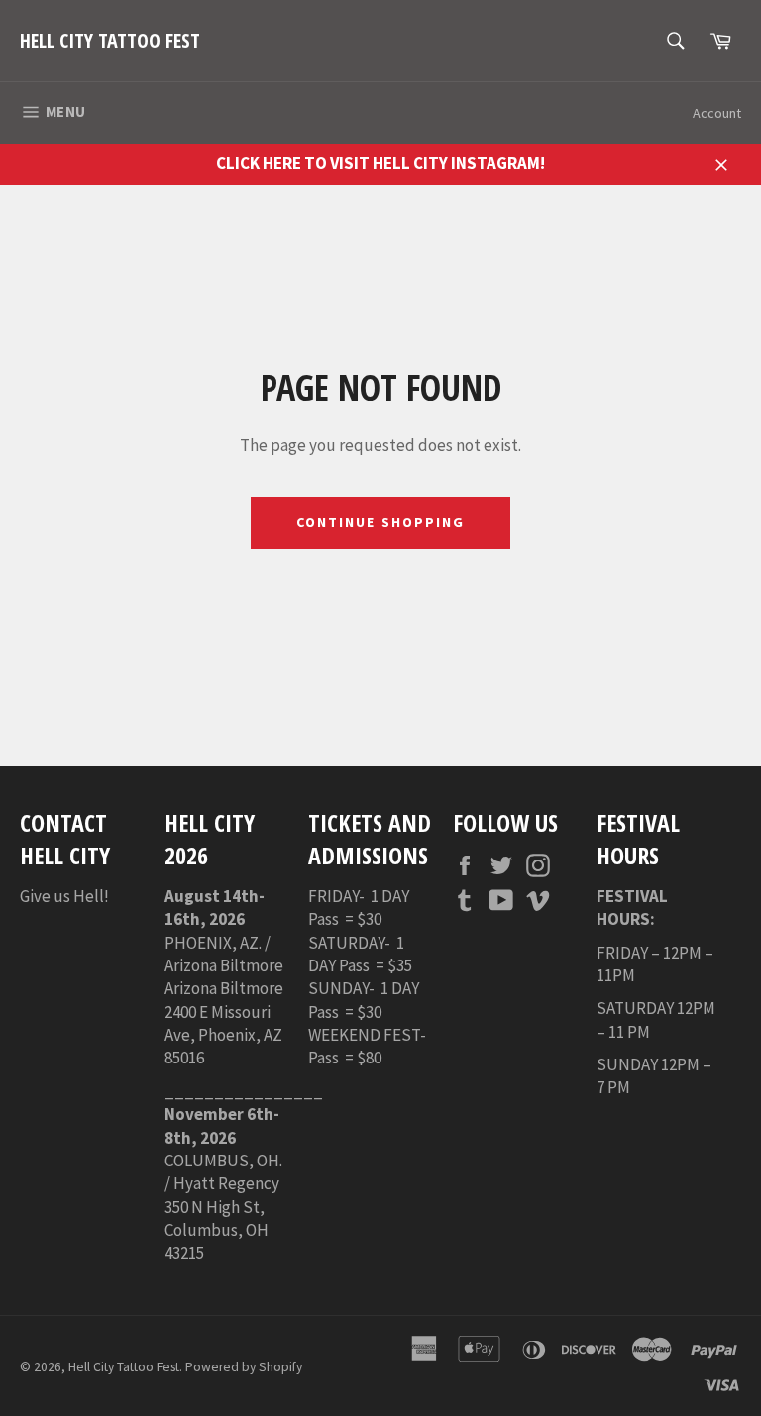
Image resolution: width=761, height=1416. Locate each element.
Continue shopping (381, 522)
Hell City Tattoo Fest (110, 40)
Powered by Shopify (243, 1367)
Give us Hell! (64, 896)
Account (717, 113)
